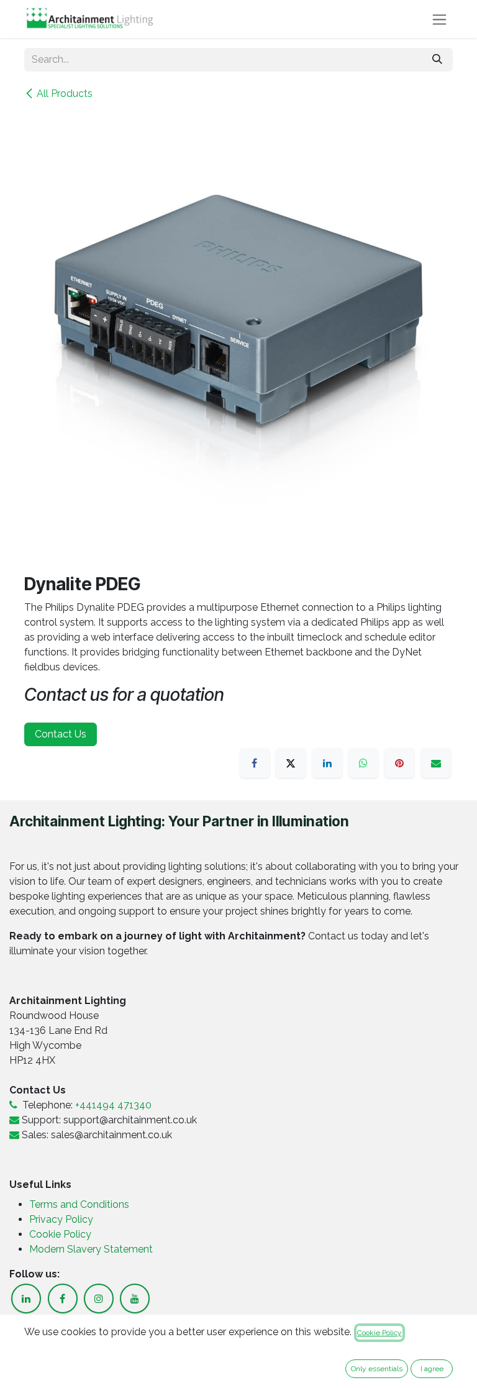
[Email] (436, 763)
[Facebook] (255, 763)
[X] (291, 763)
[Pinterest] (399, 763)
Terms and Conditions (79, 1204)
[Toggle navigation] (439, 19)
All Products (65, 93)
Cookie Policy (60, 1234)
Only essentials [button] (376, 1368)
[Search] (437, 59)
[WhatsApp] (363, 763)
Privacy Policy (62, 1219)
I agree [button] (431, 1368)
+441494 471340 (113, 1105)
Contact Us (60, 734)
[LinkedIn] (327, 763)
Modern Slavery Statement (91, 1249)
